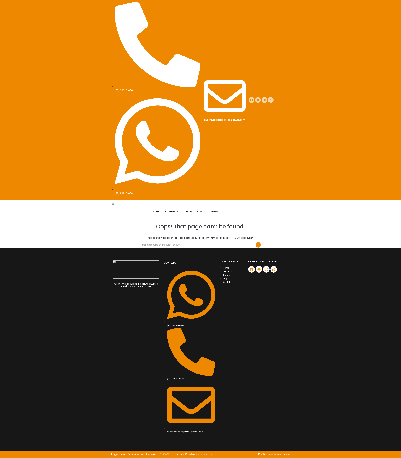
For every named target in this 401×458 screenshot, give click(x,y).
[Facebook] (251, 100)
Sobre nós (171, 211)
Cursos (187, 211)
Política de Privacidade (274, 454)
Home (156, 211)
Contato (212, 211)
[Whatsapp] (271, 100)
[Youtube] (258, 100)
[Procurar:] (197, 245)
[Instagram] (264, 100)
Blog (199, 211)
